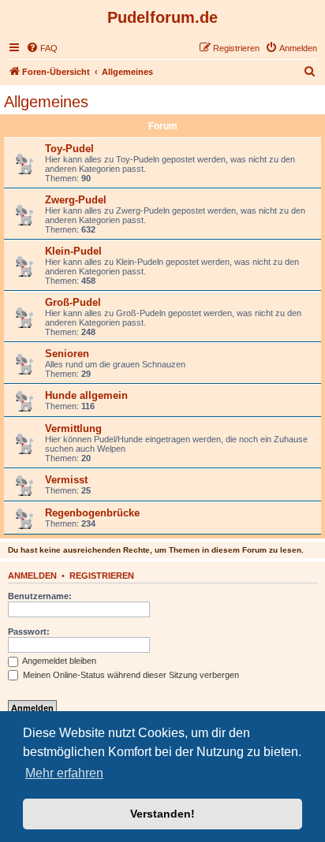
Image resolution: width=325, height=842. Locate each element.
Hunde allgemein (86, 395)
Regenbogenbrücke (92, 513)
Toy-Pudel (69, 149)
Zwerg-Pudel (75, 200)
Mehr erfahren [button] (64, 773)
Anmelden (32, 575)
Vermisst (66, 480)
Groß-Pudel (73, 302)
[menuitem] (42, 48)
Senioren (67, 354)
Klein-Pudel (73, 251)
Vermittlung (73, 428)
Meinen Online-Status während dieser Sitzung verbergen (130, 675)
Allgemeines (46, 101)
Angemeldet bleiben (58, 660)
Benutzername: (40, 596)
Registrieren (101, 575)
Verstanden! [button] (162, 813)
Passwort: (29, 631)
